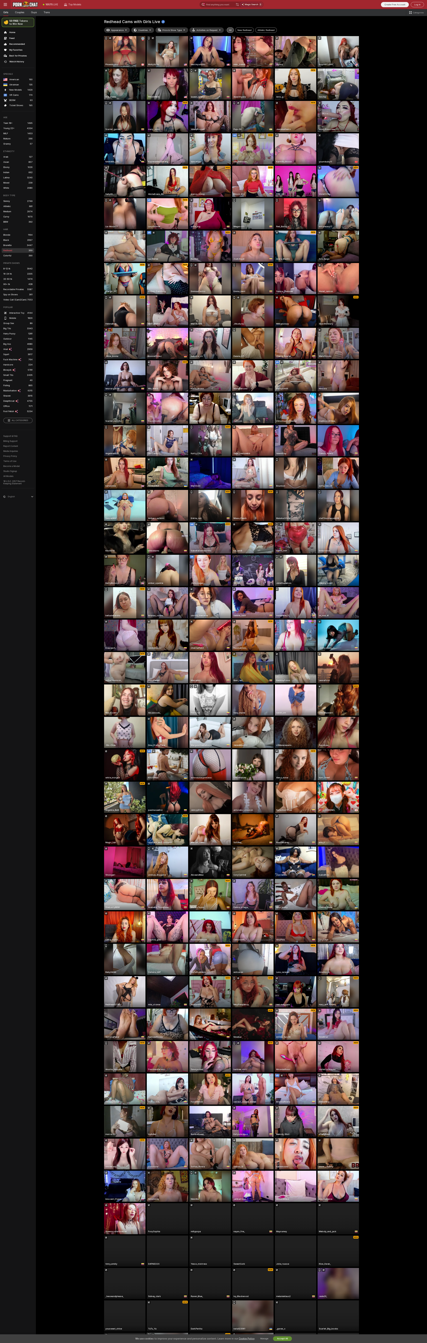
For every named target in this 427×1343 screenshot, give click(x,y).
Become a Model (11, 466)
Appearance (117, 30)
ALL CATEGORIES (20, 420)
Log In (417, 4)
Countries (143, 30)
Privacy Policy (10, 456)
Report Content (10, 446)
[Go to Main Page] (25, 4)
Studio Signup (10, 471)
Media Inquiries (10, 451)
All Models (8, 476)
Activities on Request (207, 30)
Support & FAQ (10, 436)
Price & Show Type (172, 30)
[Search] (237, 4)
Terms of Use (9, 461)
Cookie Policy (246, 1338)
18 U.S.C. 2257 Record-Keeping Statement (14, 482)
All (230, 30)
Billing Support (10, 441)
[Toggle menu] (5, 4)
